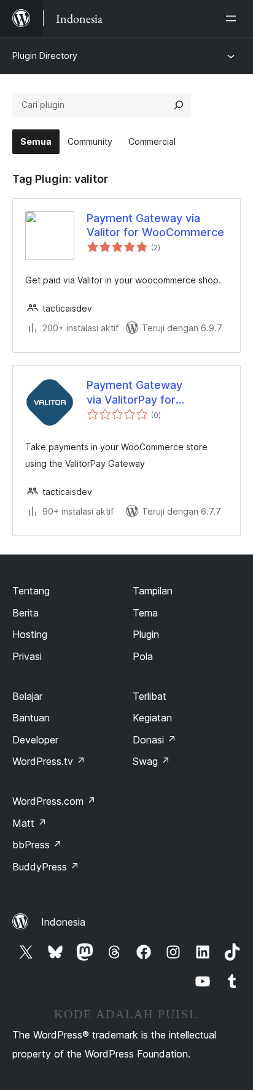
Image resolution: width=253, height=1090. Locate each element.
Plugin (146, 634)
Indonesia (63, 922)
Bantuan (31, 718)
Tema (145, 613)
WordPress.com (54, 801)
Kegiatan (152, 718)
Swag (151, 761)
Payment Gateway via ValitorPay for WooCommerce (134, 392)
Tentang (31, 591)
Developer (35, 740)
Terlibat (149, 696)
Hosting (29, 634)
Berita (25, 613)
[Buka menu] (233, 18)
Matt (29, 823)
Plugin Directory (44, 55)
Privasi (27, 656)
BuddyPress (45, 867)
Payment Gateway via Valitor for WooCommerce (155, 225)
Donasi (154, 740)
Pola (143, 656)
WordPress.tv (48, 761)
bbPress (37, 845)
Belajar (27, 696)
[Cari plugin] (178, 105)
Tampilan (153, 591)
